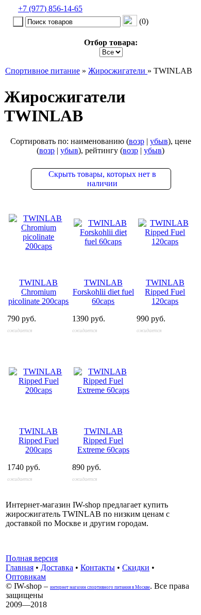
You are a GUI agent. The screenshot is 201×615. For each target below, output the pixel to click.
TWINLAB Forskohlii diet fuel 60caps (103, 291)
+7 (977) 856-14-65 (50, 8)
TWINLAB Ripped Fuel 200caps (39, 440)
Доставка (57, 567)
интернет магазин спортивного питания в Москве (100, 587)
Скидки (135, 567)
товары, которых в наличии (102, 179)
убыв (159, 141)
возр (136, 141)
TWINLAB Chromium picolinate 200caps (38, 291)
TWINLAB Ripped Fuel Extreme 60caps (103, 440)
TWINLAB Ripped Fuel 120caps (165, 291)
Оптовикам (26, 576)
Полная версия (32, 558)
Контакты (97, 567)
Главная (20, 567)
